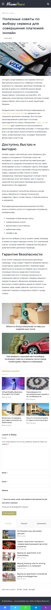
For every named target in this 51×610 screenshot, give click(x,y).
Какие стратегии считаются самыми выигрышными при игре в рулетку (32, 544)
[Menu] (3, 4)
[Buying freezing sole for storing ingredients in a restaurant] (9, 566)
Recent (24, 523)
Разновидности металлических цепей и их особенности (37, 394)
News (12, 13)
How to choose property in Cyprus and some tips (37, 419)
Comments (41, 523)
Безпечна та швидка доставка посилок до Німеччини (12, 420)
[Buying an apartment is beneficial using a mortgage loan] (9, 577)
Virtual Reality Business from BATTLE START (12, 393)
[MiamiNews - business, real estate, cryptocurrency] (15, 4)
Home (6, 13)
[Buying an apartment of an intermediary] (9, 556)
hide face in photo (8, 589)
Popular (8, 523)
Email (4, 482)
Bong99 (32, 589)
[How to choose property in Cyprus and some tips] (37, 409)
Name (5, 473)
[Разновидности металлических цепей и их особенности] (37, 383)
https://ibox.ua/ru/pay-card (13, 113)
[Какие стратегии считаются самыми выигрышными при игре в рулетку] (9, 544)
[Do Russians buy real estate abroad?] (9, 534)
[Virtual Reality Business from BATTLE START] (13, 383)
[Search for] (48, 4)
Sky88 (25, 589)
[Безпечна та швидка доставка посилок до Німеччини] (13, 409)
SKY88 (19, 589)
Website (5, 490)
